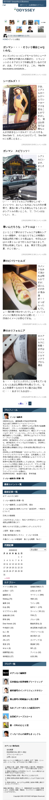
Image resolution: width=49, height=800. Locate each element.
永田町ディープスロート (21, 716)
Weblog (6, 599)
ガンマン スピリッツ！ (16, 151)
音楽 (4, 644)
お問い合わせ (11, 757)
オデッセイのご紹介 (11, 496)
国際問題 (6, 652)
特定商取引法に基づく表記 (16, 752)
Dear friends (7, 624)
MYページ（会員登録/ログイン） (32, 5)
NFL (32, 648)
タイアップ (34, 640)
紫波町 (33, 644)
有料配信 (6, 656)
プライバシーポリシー (15, 755)
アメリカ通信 (8, 587)
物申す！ (33, 607)
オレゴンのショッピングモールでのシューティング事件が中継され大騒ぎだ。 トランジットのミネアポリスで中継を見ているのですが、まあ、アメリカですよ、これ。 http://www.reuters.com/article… (24, 62)
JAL (4, 640)
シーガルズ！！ (11, 81)
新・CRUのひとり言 (19, 725)
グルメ (33, 619)
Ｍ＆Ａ (5, 648)
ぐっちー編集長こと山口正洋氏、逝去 (18, 505)
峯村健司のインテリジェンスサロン (26, 690)
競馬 (4, 636)
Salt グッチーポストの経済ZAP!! (25, 708)
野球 (4, 619)
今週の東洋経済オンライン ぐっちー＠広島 (20, 535)
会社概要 (10, 750)
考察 (32, 599)
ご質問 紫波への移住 (11, 531)
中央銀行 (6, 628)
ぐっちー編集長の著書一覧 (13, 500)
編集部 (5, 595)
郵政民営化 (34, 624)
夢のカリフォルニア (14, 330)
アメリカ (33, 652)
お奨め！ (6, 591)
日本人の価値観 (9, 516)
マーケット (34, 595)
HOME (5, 39)
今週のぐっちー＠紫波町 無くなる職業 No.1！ (22, 539)
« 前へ (20, 403)
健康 (4, 603)
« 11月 (7, 578)
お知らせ (33, 591)
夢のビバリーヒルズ (14, 261)
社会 (4, 607)
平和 (32, 615)
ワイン (33, 603)
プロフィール (35, 632)
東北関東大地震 (36, 628)
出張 (32, 656)
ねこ (4, 632)
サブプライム (8, 611)
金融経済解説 (35, 587)
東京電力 (33, 636)
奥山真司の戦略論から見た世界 (24, 699)
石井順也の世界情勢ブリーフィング (26, 682)
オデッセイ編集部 (18, 673)
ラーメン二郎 (35, 611)
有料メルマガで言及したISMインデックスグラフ (22, 527)
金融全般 (6, 615)
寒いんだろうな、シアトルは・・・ (22, 227)
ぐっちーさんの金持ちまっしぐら (25, 734)
